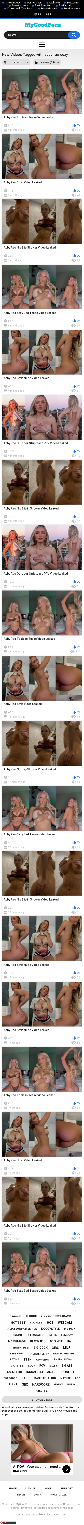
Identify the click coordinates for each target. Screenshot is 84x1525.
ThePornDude (12, 2)
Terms (21, 1494)
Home (13, 1488)
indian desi (34, 1372)
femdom (67, 1335)
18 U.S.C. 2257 (58, 1494)
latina (14, 1359)
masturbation (45, 1378)
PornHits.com (34, 2)
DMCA (38, 1494)
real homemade (63, 1353)
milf (66, 1348)
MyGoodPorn (38, 1514)
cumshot (43, 1359)
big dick (69, 1328)
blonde (31, 1316)
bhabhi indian (63, 1359)
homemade (17, 1341)
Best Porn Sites (43, 5)
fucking (16, 1335)
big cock (40, 1348)
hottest (18, 1323)
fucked (46, 1316)
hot (50, 1323)
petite (52, 1334)
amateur (14, 1372)
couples (36, 1322)
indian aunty (39, 1353)
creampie (56, 1341)
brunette (68, 1372)
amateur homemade (22, 1328)
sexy (53, 1366)
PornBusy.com (72, 8)
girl (55, 1348)
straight (35, 1335)
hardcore (41, 1384)
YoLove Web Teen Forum (20, 8)
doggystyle (50, 1328)
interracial (64, 1316)
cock (31, 1365)
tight (13, 1384)
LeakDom (54, 2)
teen (27, 1359)
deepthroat (17, 1353)
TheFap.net (65, 5)
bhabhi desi (20, 1347)
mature (65, 1378)
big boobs (10, 1378)
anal (51, 1372)
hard (71, 1341)
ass (77, 1378)
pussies (41, 1391)
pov (42, 1365)
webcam (65, 1323)
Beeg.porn (72, 2)
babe (25, 1378)
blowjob (37, 1341)
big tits (17, 1366)
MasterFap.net (49, 8)
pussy (71, 1384)
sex (25, 1384)
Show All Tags (42, 1399)
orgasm (15, 1316)
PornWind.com (20, 5)
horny (58, 1384)
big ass (67, 1365)
